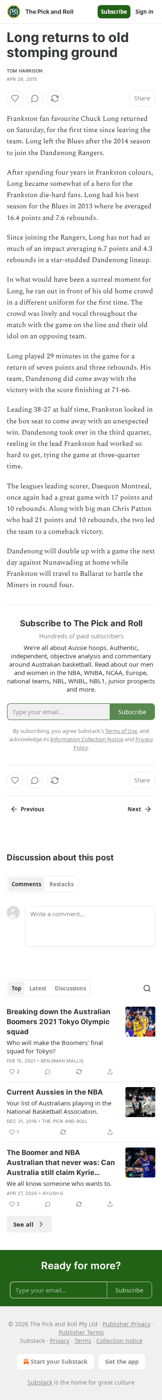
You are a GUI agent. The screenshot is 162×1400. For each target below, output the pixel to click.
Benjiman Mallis (62, 1061)
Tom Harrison (24, 71)
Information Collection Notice (86, 739)
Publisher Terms (81, 1332)
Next (134, 809)
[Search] (147, 988)
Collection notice (119, 1341)
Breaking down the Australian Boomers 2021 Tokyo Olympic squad (58, 1022)
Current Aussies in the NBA (55, 1092)
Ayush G (52, 1193)
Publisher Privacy (126, 1324)
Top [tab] (16, 988)
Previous (32, 809)
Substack (39, 1382)
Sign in (144, 11)
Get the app (122, 1361)
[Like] (15, 98)
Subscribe (114, 11)
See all (23, 1224)
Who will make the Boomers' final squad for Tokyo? (55, 1046)
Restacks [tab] (61, 884)
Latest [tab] (38, 988)
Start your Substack (59, 1361)
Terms (82, 1341)
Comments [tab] (26, 884)
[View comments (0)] (35, 98)
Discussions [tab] (70, 988)
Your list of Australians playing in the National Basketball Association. (59, 1107)
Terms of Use (121, 731)
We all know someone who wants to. (59, 1183)
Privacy (59, 1341)
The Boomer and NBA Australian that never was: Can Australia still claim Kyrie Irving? (61, 1163)
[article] (81, 1042)
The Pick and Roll (65, 1121)
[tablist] (43, 884)
